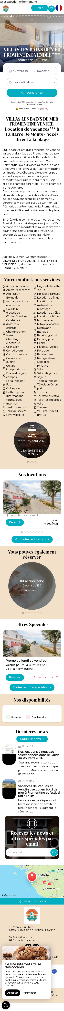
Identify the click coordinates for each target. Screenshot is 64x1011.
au (35, 71)
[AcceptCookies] (6, 1005)
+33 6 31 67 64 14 (22, 936)
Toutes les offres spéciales (30, 687)
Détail (13, 522)
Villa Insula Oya (17, 511)
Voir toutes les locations (30, 539)
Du (14, 71)
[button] (2, 16)
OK (54, 852)
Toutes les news (30, 738)
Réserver (30, 590)
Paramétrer (29, 992)
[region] (26, 972)
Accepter (12, 992)
